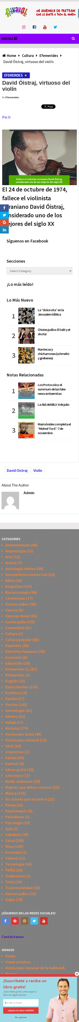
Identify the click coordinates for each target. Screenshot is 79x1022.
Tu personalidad (18, 887)
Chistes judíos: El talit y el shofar (54, 331)
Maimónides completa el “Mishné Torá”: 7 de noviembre (54, 428)
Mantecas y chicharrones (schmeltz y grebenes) (53, 353)
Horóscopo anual (19, 734)
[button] (28, 984)
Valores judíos (17, 893)
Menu (7, 38)
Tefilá (10, 870)
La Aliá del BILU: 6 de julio (53, 404)
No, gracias (21, 1017)
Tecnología (14, 864)
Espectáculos (16, 686)
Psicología (14, 822)
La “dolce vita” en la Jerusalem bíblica (51, 312)
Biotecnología (17, 592)
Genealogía (15, 710)
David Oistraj (17, 470)
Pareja (10, 805)
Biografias (13, 586)
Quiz (9, 828)
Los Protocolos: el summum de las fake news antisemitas (51, 389)
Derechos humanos (21, 651)
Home (10, 956)
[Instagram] (24, 921)
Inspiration (14, 751)
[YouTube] (44, 921)
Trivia (9, 881)
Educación (14, 663)
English (11, 680)
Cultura (11, 633)
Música (10, 793)
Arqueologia (15, 550)
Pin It (6, 117)
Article (11, 562)
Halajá (10, 722)
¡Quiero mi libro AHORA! (21, 1010)
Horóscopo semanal (22, 740)
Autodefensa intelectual (26, 574)
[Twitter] (34, 921)
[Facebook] (5, 921)
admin (28, 493)
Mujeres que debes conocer (28, 787)
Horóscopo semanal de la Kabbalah (35, 967)
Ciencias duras (17, 615)
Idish (9, 745)
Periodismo (14, 816)
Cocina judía (15, 621)
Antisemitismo (17, 545)
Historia (12, 728)
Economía (13, 657)
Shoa (9, 846)
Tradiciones (15, 875)
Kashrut (11, 763)
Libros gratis (15, 769)
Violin (37, 470)
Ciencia (11, 610)
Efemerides (13, 75)
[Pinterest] (15, 921)
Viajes (10, 899)
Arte (9, 556)
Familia (11, 698)
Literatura (13, 775)
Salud (10, 840)
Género (11, 716)
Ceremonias (15, 598)
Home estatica (18, 961)
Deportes (13, 645)
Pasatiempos (16, 810)
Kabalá (11, 757)
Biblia (10, 580)
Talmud (11, 858)
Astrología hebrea (20, 568)
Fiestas (11, 704)
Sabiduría (13, 834)
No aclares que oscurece (26, 799)
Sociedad (13, 852)
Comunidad (14, 627)
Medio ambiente (19, 781)
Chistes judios (17, 604)
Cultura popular (18, 639)
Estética (12, 692)
